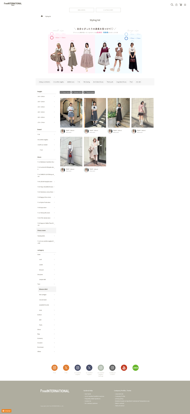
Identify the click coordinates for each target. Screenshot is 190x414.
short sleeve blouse (98, 82)
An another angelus (58, 82)
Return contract (119, 403)
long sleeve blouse (121, 82)
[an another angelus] (78, 368)
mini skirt (138, 82)
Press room (68, 132)
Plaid (131, 82)
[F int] (54, 368)
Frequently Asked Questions (92, 398)
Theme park (110, 82)
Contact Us (88, 401)
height (39, 91)
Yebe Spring (86, 82)
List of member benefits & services (94, 396)
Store (39, 157)
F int (79, 82)
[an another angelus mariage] (101, 368)
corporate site (119, 394)
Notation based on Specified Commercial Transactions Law (132, 401)
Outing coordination (44, 82)
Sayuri (67, 130)
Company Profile (120, 396)
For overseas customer (91, 403)
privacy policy (119, 398)
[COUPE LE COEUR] (112, 368)
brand (39, 129)
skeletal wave (70, 82)
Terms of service (119, 405)
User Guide (88, 394)
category (40, 250)
